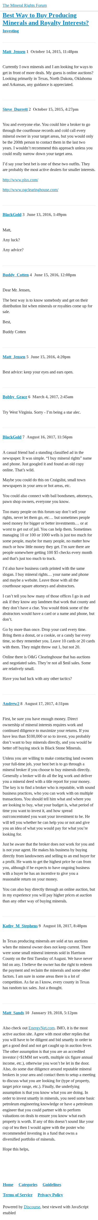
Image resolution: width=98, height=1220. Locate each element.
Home (8, 1184)
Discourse (32, 1207)
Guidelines (52, 1184)
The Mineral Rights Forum (25, 5)
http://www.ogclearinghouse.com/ (30, 189)
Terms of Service (17, 1195)
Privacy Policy (50, 1195)
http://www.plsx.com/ (20, 180)
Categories (28, 1184)
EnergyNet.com (41, 1028)
